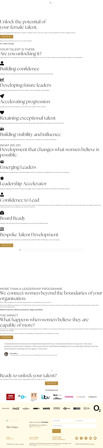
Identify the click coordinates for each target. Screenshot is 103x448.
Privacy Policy (36, 427)
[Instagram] (85, 438)
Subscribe (97, 10)
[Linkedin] (76, 438)
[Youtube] (95, 438)
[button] (100, 14)
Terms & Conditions (43, 445)
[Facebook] (90, 438)
